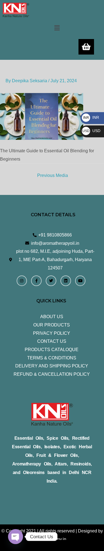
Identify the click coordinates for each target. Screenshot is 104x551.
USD (91, 130)
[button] (57, 28)
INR (91, 117)
